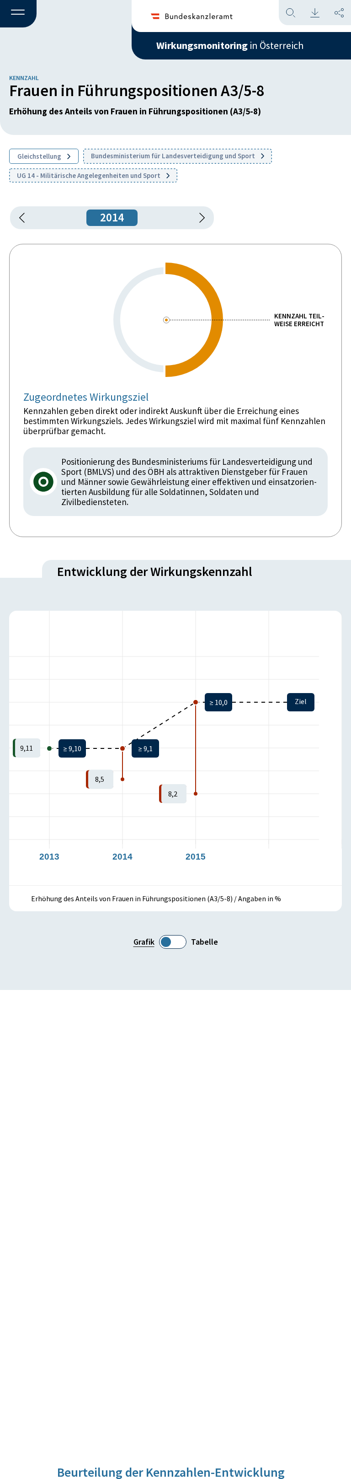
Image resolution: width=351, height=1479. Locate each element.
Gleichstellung (40, 156)
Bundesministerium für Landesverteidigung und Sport (173, 155)
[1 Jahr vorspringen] (199, 217)
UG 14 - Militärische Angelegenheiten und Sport (89, 175)
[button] (18, 14)
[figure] (175, 748)
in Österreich (229, 45)
